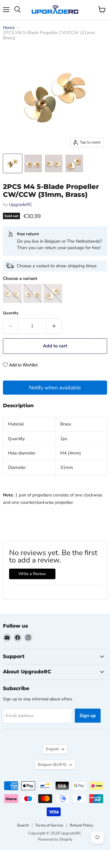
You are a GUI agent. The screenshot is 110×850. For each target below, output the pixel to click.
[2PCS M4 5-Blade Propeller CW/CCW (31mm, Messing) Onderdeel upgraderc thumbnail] (12, 163)
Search (23, 825)
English (52, 749)
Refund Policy (81, 825)
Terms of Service (49, 825)
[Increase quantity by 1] (54, 326)
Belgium (52, 764)
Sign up (87, 715)
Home (9, 27)
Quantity (10, 313)
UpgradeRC (20, 204)
